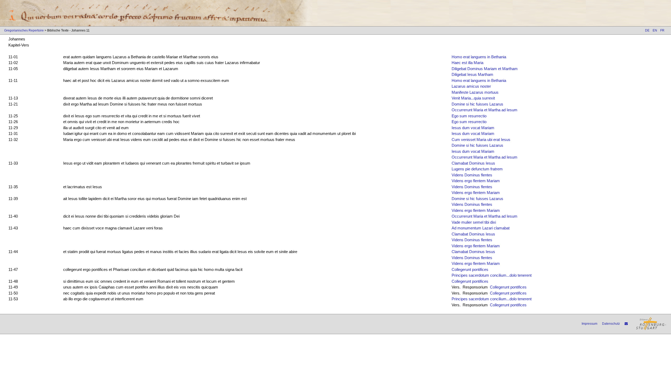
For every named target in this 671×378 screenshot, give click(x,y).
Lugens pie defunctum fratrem (477, 169)
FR (662, 30)
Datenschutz (611, 324)
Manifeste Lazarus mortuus (475, 92)
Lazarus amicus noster (471, 86)
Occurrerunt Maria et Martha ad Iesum (484, 110)
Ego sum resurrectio (469, 116)
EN (655, 30)
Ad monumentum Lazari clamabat (481, 228)
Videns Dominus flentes (472, 175)
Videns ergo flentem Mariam (476, 180)
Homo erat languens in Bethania (479, 57)
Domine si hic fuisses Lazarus (477, 104)
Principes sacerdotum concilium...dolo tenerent (492, 275)
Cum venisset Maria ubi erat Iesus (481, 139)
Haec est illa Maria (467, 62)
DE (647, 30)
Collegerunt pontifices (470, 269)
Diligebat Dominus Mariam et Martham (485, 68)
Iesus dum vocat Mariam (473, 127)
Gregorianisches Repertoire (24, 30)
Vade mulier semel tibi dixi (474, 222)
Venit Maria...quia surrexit (473, 98)
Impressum (589, 324)
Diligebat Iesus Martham (472, 74)
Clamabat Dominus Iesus (473, 163)
